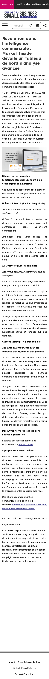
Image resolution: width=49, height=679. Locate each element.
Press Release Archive (29, 662)
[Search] (31, 25)
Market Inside (26, 444)
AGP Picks (7, 4)
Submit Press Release (24, 668)
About (11, 662)
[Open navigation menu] (5, 25)
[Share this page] (45, 25)
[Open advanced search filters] (37, 25)
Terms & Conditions (24, 674)
